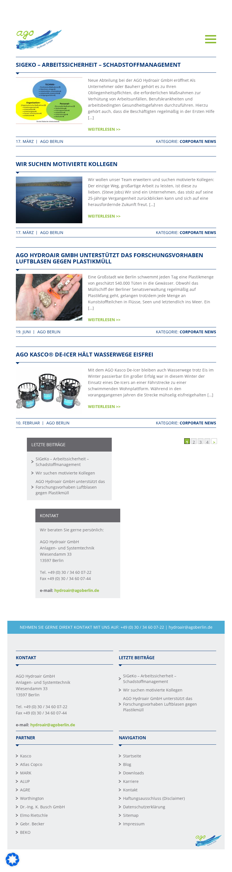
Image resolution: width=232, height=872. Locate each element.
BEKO (25, 832)
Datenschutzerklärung (144, 806)
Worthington (32, 798)
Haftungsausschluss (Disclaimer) (154, 798)
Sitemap (131, 815)
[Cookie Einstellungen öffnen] (12, 864)
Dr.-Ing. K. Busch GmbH (42, 806)
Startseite (132, 756)
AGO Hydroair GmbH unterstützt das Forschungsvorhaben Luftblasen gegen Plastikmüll (109, 258)
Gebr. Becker (32, 823)
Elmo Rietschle (34, 815)
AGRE (25, 789)
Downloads (133, 773)
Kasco (25, 756)
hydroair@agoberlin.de (76, 590)
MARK (25, 773)
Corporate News (198, 141)
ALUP (25, 781)
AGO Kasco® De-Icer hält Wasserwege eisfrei (84, 354)
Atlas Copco (31, 764)
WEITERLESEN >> (104, 129)
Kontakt (130, 789)
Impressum (134, 823)
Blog (127, 764)
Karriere (131, 781)
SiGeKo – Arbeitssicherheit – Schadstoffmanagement (98, 64)
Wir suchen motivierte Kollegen (66, 164)
